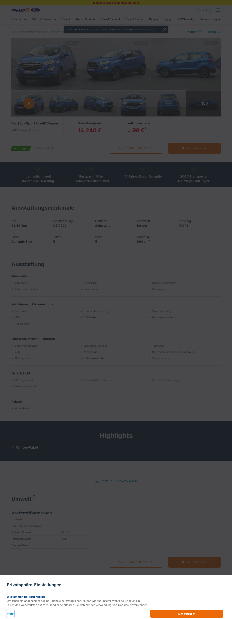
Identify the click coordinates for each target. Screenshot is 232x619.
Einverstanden (186, 613)
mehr (10, 613)
